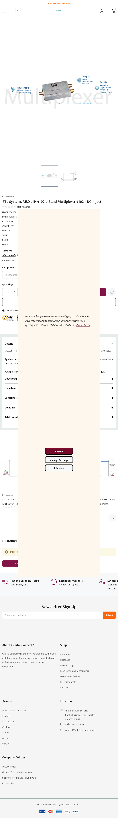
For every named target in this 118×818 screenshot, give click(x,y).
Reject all (59, 467)
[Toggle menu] (4, 10)
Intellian (6, 715)
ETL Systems (8, 196)
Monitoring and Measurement (75, 670)
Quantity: (7, 284)
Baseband (65, 659)
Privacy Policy (9, 766)
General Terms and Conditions (17, 772)
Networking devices (70, 676)
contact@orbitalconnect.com (79, 729)
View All (6, 743)
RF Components (68, 681)
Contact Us (8, 783)
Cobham (6, 727)
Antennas (65, 654)
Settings (59, 459)
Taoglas (6, 732)
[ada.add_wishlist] (112, 517)
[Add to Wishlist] (112, 292)
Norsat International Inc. (14, 710)
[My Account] (102, 11)
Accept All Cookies (59, 451)
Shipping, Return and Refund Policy (19, 777)
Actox (5, 738)
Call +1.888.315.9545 (75, 724)
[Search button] (16, 11)
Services (64, 687)
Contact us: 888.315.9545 (59, 3)
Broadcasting (67, 665)
